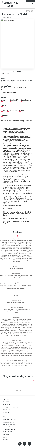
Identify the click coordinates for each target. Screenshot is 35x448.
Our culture (6, 404)
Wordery (4, 115)
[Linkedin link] (29, 444)
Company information (8, 431)
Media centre (7, 409)
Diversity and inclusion (10, 407)
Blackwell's (14, 100)
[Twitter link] (20, 444)
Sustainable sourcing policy (9, 424)
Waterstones (12, 110)
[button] (2, 381)
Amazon (4, 100)
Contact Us (5, 416)
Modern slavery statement (8, 422)
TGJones (22, 110)
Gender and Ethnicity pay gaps (9, 419)
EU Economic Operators (8, 426)
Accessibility (5, 417)
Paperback (4, 90)
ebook (12, 90)
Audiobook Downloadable (9, 93)
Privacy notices (6, 432)
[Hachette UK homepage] (7, 4)
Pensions (5, 437)
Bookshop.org (26, 100)
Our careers (6, 412)
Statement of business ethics (9, 421)
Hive (3, 110)
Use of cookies (6, 434)
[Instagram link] (24, 444)
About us (5, 399)
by (3, 17)
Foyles (3, 105)
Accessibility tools (30, 0)
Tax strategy (5, 439)
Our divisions (7, 402)
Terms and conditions (7, 436)
